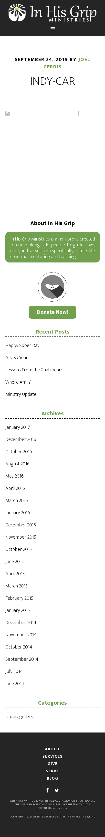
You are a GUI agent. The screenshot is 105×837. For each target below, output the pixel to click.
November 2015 (20, 537)
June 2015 (14, 561)
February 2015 (19, 598)
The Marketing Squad (80, 817)
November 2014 (21, 635)
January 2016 (17, 513)
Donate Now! (52, 312)
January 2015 (17, 610)
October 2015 (18, 549)
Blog (52, 778)
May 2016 (14, 476)
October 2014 (18, 647)
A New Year (16, 358)
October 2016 (18, 452)
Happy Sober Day (22, 345)
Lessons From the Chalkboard (34, 370)
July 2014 (14, 671)
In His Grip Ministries (52, 13)
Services (52, 756)
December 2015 (20, 525)
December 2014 (20, 622)
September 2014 (21, 659)
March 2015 (16, 586)
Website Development (47, 817)
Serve (52, 771)
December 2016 (20, 439)
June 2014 (14, 684)
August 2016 (17, 464)
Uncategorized (19, 716)
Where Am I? (18, 382)
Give (53, 764)
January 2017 (17, 427)
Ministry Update (20, 394)
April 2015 (15, 574)
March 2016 (16, 500)
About (52, 749)
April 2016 (15, 488)
